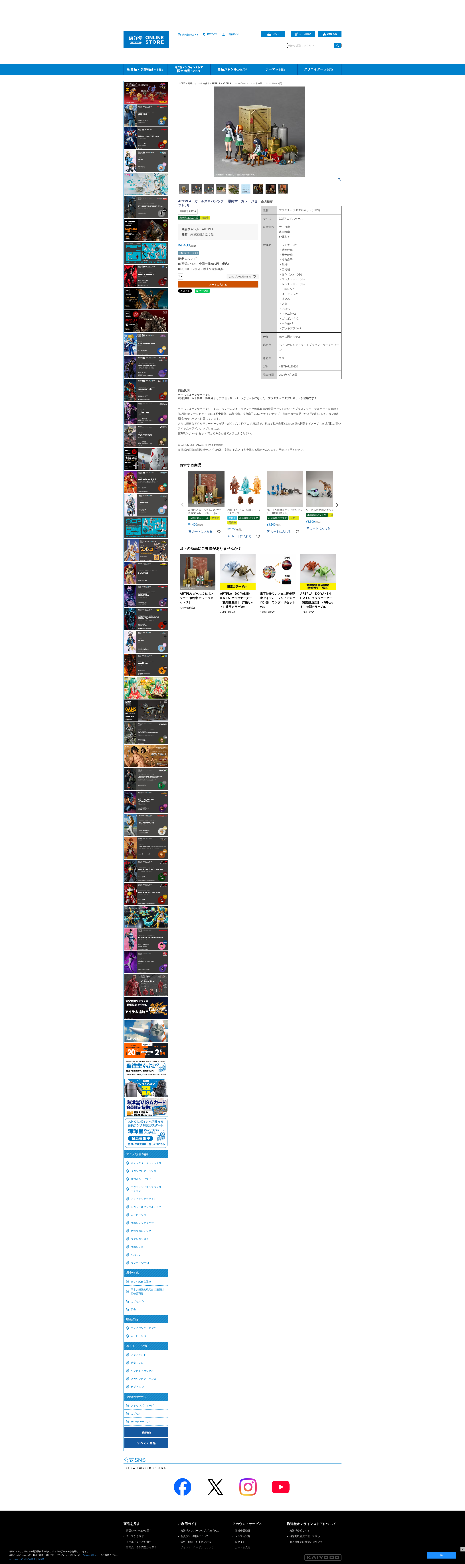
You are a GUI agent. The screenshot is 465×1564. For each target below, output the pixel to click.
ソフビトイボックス (142, 1370)
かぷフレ (136, 1254)
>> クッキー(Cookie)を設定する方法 (26, 1559)
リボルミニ (137, 1246)
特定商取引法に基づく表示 (305, 1536)
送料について (187, 258)
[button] (182, 505)
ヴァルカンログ (140, 1238)
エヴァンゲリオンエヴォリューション (147, 1189)
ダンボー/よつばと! (142, 1262)
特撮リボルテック (141, 1230)
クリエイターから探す (138, 1541)
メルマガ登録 (242, 1536)
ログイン (240, 1541)
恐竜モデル (137, 1362)
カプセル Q (137, 1301)
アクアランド (138, 1354)
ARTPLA (216, 83)
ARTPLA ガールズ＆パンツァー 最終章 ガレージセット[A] (196, 598)
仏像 (133, 1309)
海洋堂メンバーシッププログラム (200, 1530)
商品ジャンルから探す (199, 83)
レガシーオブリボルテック (146, 1206)
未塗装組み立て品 (202, 234)
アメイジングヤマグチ (143, 1198)
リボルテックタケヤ (142, 1222)
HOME (182, 83)
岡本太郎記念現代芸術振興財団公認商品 (147, 1291)
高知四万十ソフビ (141, 1179)
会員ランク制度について (195, 1536)
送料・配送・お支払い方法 (196, 1541)
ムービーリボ (138, 1214)
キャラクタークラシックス (146, 1163)
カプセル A (137, 1413)
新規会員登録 (242, 1530)
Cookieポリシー (90, 1555)
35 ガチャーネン (140, 1421)
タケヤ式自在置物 (141, 1281)
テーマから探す (135, 1536)
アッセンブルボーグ (142, 1405)
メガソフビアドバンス (143, 1171)
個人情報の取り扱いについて (306, 1541)
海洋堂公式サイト (300, 1530)
